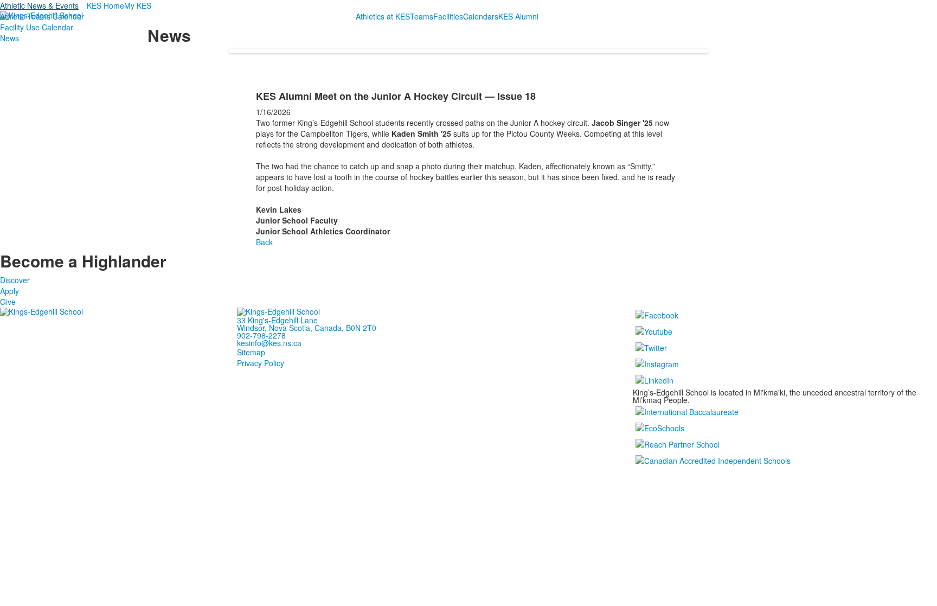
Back (264, 242)
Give (8, 301)
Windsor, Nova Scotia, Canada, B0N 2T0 (306, 327)
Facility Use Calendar (36, 27)
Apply (9, 290)
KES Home (105, 5)
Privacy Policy (260, 363)
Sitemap (251, 352)
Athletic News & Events (39, 5)
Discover (15, 280)
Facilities (448, 16)
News (9, 38)
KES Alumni (518, 16)
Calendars (480, 16)
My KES (137, 5)
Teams (421, 16)
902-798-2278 (261, 335)
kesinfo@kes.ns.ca (269, 342)
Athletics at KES (383, 16)
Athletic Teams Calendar (42, 16)
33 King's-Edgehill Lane (277, 320)
